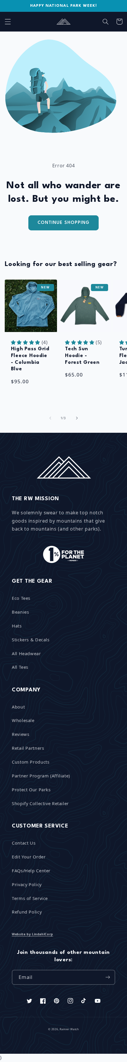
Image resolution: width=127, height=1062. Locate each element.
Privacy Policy (27, 884)
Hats (17, 626)
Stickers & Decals (31, 640)
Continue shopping (63, 223)
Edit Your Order (28, 857)
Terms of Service (30, 898)
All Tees (20, 667)
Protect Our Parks (31, 789)
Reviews (20, 734)
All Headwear (26, 653)
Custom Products (30, 762)
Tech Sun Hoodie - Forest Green (82, 355)
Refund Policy (27, 912)
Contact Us (23, 843)
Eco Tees (21, 598)
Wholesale (23, 720)
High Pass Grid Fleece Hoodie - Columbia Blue (30, 358)
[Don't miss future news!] (108, 977)
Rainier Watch (69, 1029)
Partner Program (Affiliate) (41, 776)
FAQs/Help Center (31, 870)
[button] (7, 21)
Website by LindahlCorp (32, 934)
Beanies (20, 612)
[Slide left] (50, 418)
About (18, 707)
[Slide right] (76, 418)
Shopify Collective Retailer (40, 803)
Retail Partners (28, 748)
